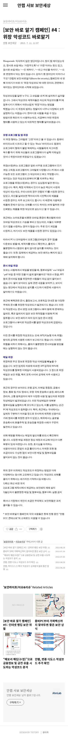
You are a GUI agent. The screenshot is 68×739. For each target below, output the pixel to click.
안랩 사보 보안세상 (34, 5)
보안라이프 (8, 541)
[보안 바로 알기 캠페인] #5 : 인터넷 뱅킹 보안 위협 (25, 547)
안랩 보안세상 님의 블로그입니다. (24, 695)
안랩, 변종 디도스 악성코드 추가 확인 (19, 562)
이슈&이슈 (20, 541)
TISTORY (35, 732)
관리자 (45, 732)
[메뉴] (5, 5)
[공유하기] (16, 529)
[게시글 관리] (20, 529)
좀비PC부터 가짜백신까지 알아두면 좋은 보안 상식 (25, 551)
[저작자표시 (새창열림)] (41, 529)
